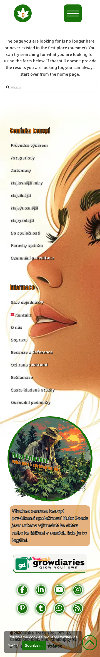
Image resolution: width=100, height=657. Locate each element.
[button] (23, 13)
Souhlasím (33, 645)
